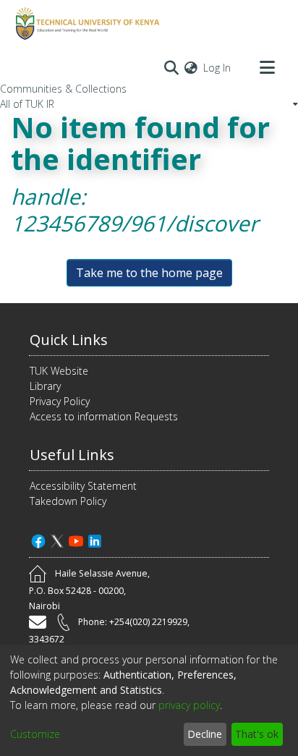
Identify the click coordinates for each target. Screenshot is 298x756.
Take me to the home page (149, 273)
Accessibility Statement (83, 486)
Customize (35, 734)
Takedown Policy (68, 501)
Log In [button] (217, 68)
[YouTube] (76, 539)
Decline (204, 734)
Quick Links (69, 339)
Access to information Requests (104, 416)
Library (45, 386)
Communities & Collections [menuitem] (63, 88)
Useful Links (72, 454)
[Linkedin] (94, 539)
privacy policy (189, 705)
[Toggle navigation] (267, 67)
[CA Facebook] (38, 539)
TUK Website (59, 371)
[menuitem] (191, 67)
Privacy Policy (60, 401)
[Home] (85, 24)
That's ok (256, 734)
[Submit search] (171, 67)
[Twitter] (57, 539)
